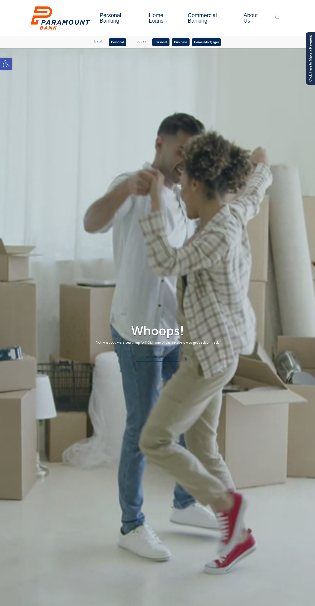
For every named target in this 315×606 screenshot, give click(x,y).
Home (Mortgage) (206, 42)
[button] (6, 64)
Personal (117, 42)
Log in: (141, 41)
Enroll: (98, 41)
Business (180, 42)
